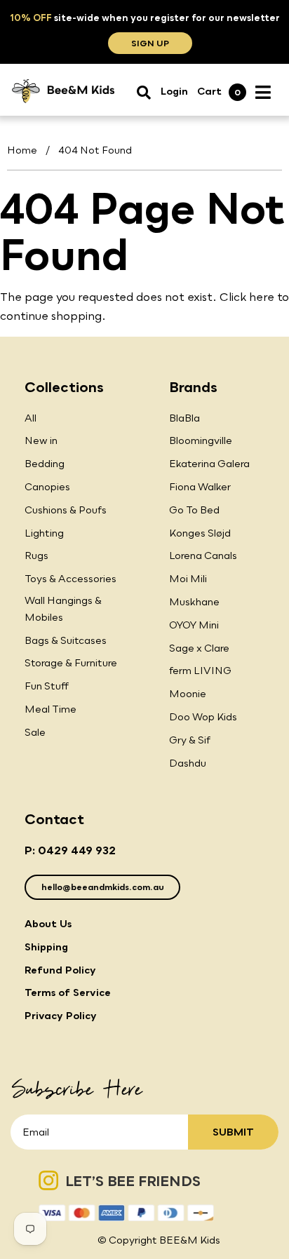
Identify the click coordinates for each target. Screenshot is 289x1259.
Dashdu (187, 763)
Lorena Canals (203, 555)
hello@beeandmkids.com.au (102, 887)
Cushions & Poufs (66, 510)
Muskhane (194, 601)
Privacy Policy (61, 1015)
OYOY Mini (194, 625)
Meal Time (50, 709)
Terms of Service (68, 992)
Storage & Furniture (71, 662)
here (261, 297)
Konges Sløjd (200, 533)
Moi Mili (188, 578)
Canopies (47, 486)
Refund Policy (60, 970)
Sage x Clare (199, 648)
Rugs (36, 555)
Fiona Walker (200, 486)
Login (174, 91)
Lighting (44, 533)
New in (41, 440)
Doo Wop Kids (203, 716)
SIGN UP (150, 43)
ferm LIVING (200, 670)
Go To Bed (194, 510)
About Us (48, 923)
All (30, 418)
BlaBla (184, 418)
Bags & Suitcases (66, 640)
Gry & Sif (189, 740)
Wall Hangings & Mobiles (63, 608)
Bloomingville (200, 440)
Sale (35, 732)
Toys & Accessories (70, 578)
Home (22, 150)
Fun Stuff (47, 686)
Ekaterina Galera (209, 463)
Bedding (45, 463)
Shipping (46, 946)
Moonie (187, 693)
